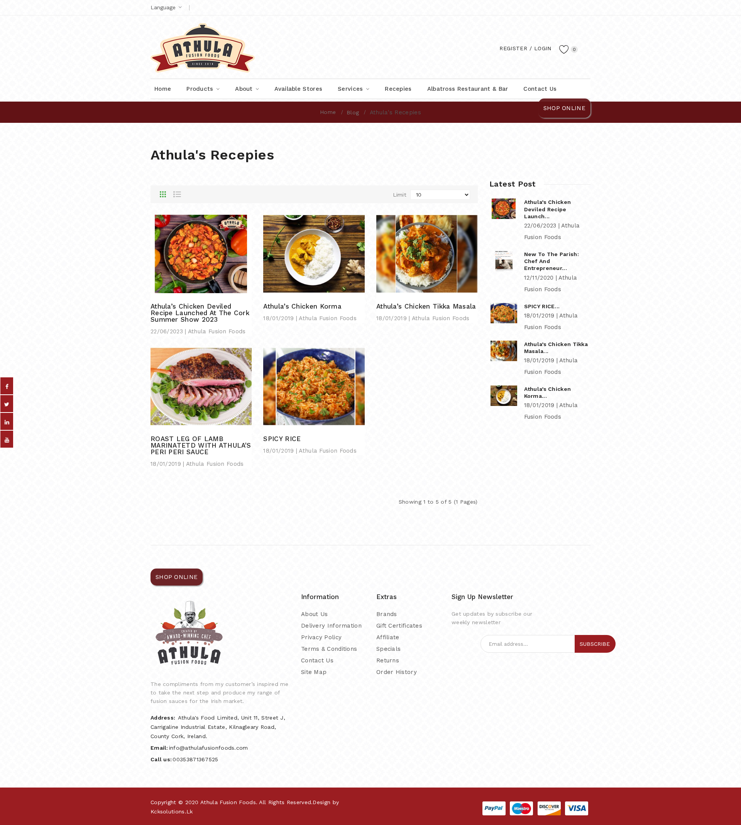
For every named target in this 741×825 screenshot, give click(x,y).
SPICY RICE (282, 439)
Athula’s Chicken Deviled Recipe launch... (547, 209)
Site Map (314, 672)
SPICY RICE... (542, 306)
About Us (314, 614)
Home (328, 112)
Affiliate (387, 637)
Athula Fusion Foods (228, 802)
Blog (353, 112)
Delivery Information (331, 625)
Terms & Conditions (329, 648)
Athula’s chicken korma (302, 306)
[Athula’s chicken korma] (313, 253)
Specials (388, 648)
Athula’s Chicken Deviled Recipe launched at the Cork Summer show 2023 (200, 313)
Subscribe (595, 644)
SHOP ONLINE (564, 108)
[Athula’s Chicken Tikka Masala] (426, 253)
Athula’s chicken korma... (547, 392)
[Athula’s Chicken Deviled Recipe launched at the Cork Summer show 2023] (201, 253)
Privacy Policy (321, 637)
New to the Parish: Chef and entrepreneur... (551, 261)
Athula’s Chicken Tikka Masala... (556, 347)
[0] (564, 49)
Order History (396, 672)
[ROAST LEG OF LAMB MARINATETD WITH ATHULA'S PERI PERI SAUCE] (201, 386)
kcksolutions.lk (172, 811)
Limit (400, 195)
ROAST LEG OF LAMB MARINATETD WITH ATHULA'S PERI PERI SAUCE (201, 445)
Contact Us (317, 660)
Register (513, 48)
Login (543, 48)
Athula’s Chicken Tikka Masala (426, 306)
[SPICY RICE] (313, 386)
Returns (387, 660)
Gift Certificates (399, 625)
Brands (386, 614)
